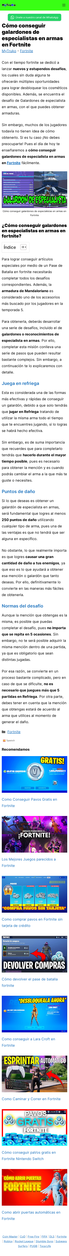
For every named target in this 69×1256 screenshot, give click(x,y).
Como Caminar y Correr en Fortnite (31, 1099)
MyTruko (9, 51)
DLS (51, 1236)
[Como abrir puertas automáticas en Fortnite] (34, 1202)
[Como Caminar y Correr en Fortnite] (34, 1089)
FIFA (44, 1236)
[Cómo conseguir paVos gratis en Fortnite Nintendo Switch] (34, 1142)
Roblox (8, 1241)
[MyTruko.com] (9, 5)
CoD (22, 1236)
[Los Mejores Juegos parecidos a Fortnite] (34, 849)
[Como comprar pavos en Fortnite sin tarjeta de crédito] (34, 909)
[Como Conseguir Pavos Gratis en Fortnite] (34, 789)
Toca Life (45, 1246)
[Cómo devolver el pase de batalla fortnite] (34, 969)
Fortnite (26, 51)
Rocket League (24, 1241)
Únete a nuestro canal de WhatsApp (37, 17)
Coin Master (10, 1236)
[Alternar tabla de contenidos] (22, 247)
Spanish (10, 740)
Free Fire (33, 1236)
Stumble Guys (44, 1241)
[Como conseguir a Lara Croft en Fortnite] (34, 1029)
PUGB (33, 1246)
